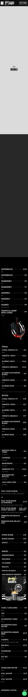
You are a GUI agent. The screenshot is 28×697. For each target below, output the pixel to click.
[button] (2, 3)
